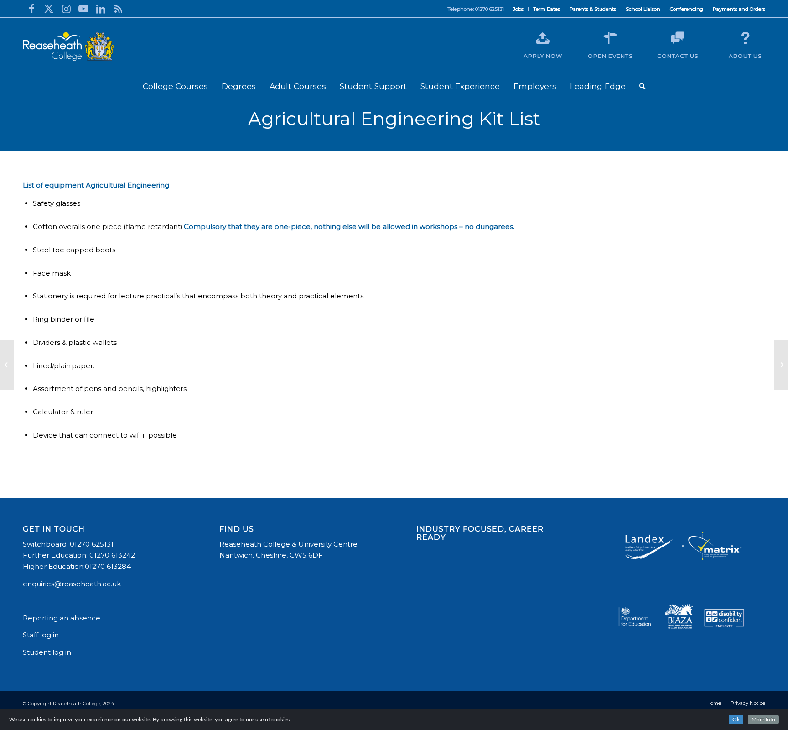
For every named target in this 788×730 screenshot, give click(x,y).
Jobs (518, 9)
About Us (745, 55)
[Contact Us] (677, 38)
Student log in (48, 652)
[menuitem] (518, 9)
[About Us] (745, 38)
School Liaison (643, 9)
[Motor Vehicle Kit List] (781, 365)
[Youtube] (83, 8)
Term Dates (546, 9)
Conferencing (686, 9)
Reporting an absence (62, 618)
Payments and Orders (739, 9)
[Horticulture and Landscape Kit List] (7, 365)
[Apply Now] (542, 38)
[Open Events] (610, 38)
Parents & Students (593, 9)
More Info (763, 719)
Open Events (610, 55)
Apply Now (543, 55)
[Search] (642, 86)
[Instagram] (66, 8)
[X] (48, 8)
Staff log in (41, 635)
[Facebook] (31, 8)
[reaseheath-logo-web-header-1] (68, 46)
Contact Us (677, 55)
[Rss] (118, 8)
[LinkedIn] (100, 8)
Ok (736, 719)
